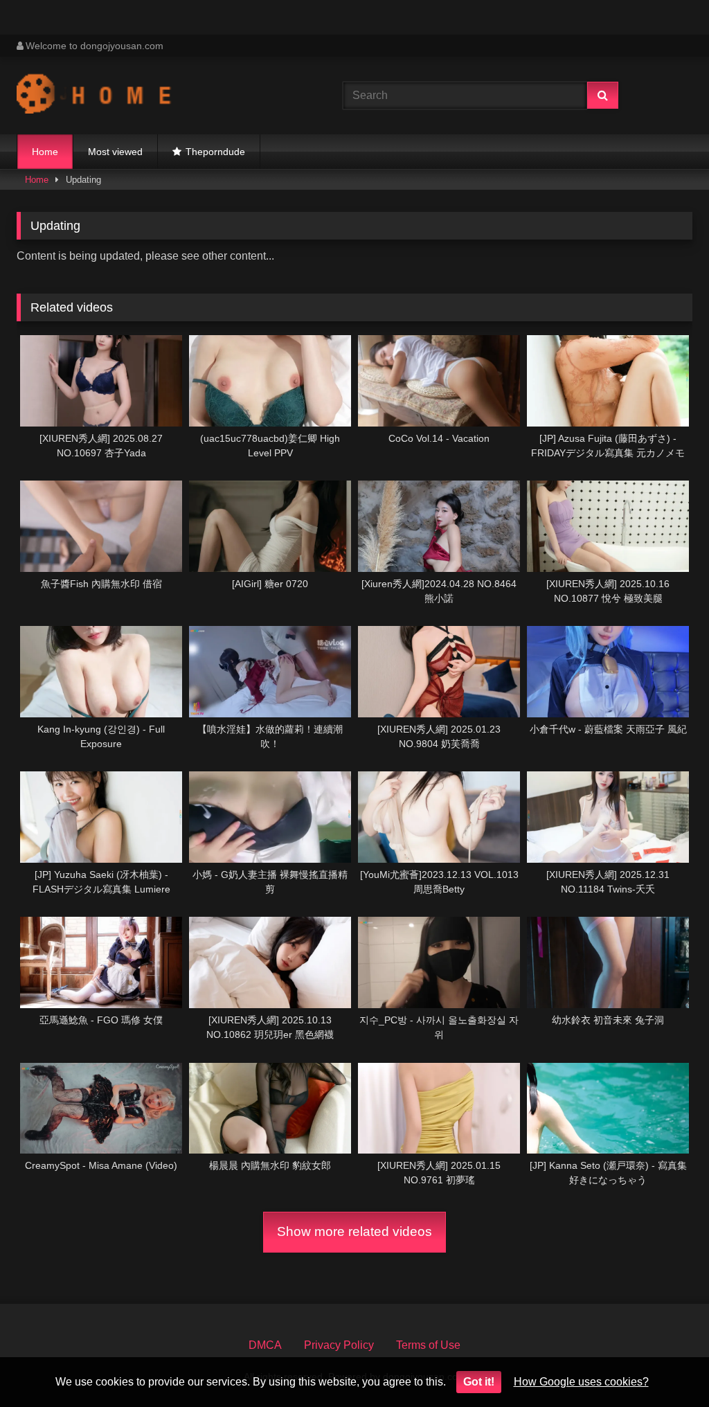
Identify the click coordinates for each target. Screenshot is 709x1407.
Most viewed (115, 151)
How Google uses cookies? (581, 1382)
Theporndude (215, 151)
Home (45, 151)
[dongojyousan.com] (158, 95)
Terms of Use (428, 1345)
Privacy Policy (339, 1345)
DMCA (265, 1345)
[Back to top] (666, 1365)
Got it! (478, 1382)
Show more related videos (354, 1231)
